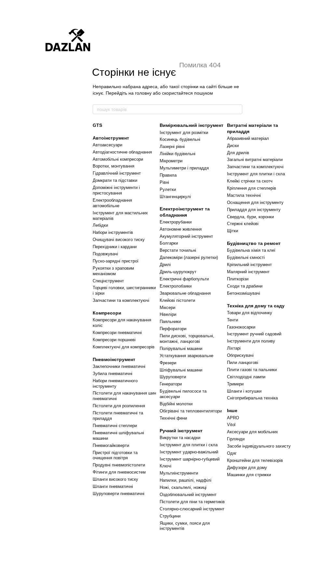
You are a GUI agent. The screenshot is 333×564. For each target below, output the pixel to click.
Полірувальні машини (181, 348)
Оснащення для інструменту (255, 202)
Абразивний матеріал (248, 138)
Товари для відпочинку (249, 312)
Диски (233, 145)
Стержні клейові (243, 223)
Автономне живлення (181, 229)
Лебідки (100, 225)
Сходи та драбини (244, 286)
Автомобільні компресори (118, 159)
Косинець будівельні (180, 139)
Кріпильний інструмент (249, 264)
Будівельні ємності (246, 257)
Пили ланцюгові (242, 362)
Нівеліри (168, 314)
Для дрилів (238, 152)
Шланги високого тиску (115, 479)
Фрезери (168, 362)
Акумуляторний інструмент (186, 236)
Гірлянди (236, 438)
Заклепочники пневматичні (119, 366)
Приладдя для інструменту (254, 209)
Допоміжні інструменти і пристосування (116, 190)
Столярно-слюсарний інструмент (192, 508)
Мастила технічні (244, 195)
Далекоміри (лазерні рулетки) (189, 257)
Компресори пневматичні (117, 332)
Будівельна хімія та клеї (251, 250)
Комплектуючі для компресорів (123, 346)
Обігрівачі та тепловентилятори (191, 411)
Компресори (107, 313)
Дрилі (165, 264)
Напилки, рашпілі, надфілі (185, 480)
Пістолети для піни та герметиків (192, 501)
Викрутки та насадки (180, 437)
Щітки (232, 230)
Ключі (165, 465)
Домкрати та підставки (115, 180)
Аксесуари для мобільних (252, 431)
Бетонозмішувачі (243, 293)
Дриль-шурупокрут (178, 271)
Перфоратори (173, 328)
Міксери (167, 307)
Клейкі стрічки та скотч (250, 181)
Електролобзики (176, 286)
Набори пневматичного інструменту (115, 383)
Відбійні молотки (176, 403)
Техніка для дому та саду (256, 305)
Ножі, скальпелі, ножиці (183, 487)
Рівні (164, 182)
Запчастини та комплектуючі (121, 300)
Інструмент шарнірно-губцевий (190, 459)
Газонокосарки (241, 327)
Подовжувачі (105, 253)
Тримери (235, 384)
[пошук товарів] (237, 109)
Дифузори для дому (247, 467)
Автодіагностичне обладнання (122, 152)
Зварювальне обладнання (185, 293)
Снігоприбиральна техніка (252, 398)
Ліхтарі (234, 348)
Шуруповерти (173, 376)
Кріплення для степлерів (251, 188)
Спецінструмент (108, 280)
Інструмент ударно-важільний (189, 452)
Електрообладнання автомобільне (112, 203)
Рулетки (168, 189)
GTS (97, 125)
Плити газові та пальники (252, 369)
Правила (168, 175)
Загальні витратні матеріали (255, 159)
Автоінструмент (111, 138)
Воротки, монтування (113, 166)
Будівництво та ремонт (254, 243)
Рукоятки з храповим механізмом (113, 271)
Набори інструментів (113, 232)
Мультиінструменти (179, 473)
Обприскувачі (240, 355)
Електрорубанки (176, 222)
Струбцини (170, 516)
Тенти (232, 319)
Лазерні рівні (172, 146)
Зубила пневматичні (112, 373)
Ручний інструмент (181, 430)
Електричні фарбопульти (184, 278)
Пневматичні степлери (115, 425)
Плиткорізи (237, 278)
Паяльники (170, 321)
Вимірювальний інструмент (191, 125)
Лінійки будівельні (177, 153)
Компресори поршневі (114, 339)
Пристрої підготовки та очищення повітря (115, 455)
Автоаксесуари (107, 144)
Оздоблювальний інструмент (188, 494)
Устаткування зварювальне (186, 355)
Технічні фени (173, 418)
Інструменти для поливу (251, 341)
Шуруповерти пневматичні (118, 493)
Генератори (171, 384)
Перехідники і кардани (115, 246)
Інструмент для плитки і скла (189, 444)
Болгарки (169, 243)
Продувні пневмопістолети (119, 465)
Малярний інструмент (248, 271)
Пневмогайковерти (111, 445)
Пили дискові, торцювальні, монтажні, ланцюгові (187, 338)
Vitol (231, 424)
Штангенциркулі (175, 196)
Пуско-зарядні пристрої (116, 261)
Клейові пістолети (177, 300)
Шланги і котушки (244, 391)
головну (143, 93)
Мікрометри (171, 160)
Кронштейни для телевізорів (255, 460)
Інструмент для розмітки (184, 132)
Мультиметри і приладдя (184, 168)
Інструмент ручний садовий (254, 333)
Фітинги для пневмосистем (119, 472)
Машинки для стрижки (249, 474)
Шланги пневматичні (113, 486)
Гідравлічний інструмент (117, 173)
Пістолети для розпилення (119, 405)
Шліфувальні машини (181, 370)
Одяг (232, 453)
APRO (233, 417)
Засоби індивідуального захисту (259, 446)
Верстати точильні (178, 250)
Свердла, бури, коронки (250, 216)
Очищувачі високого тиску (119, 239)
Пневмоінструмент (114, 359)
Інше (232, 410)
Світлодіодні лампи (246, 376)
